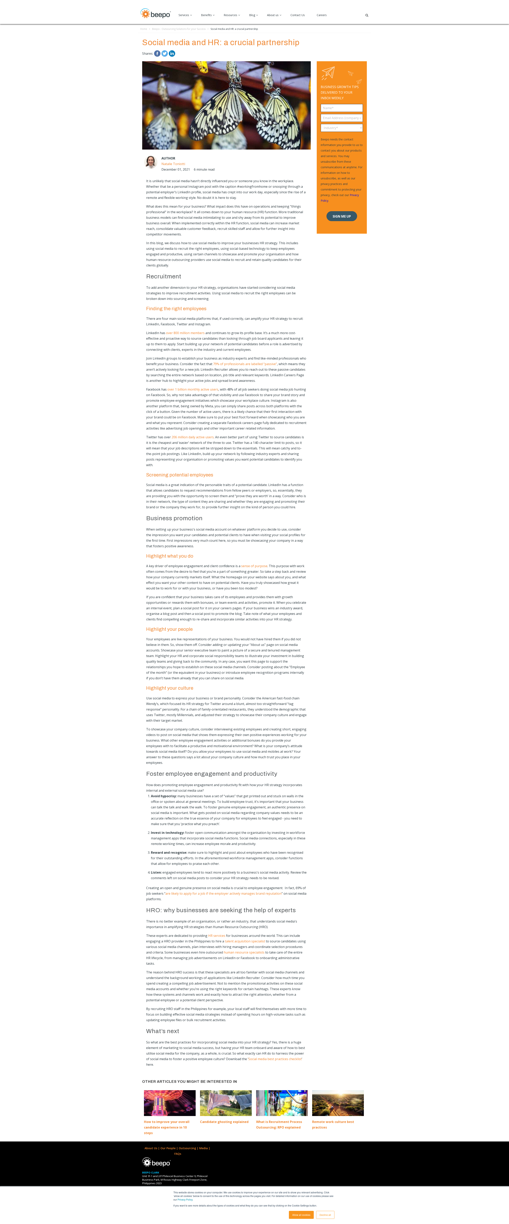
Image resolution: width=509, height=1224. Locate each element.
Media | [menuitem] (205, 1148)
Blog (252, 15)
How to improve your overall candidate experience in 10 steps (166, 1127)
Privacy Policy (185, 1199)
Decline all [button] (325, 1214)
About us (273, 15)
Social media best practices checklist (275, 1059)
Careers (322, 15)
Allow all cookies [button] (301, 1214)
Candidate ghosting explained (224, 1122)
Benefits (206, 15)
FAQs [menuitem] (177, 1154)
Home (143, 29)
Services (184, 15)
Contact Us (297, 15)
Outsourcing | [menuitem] (189, 1148)
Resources (230, 15)
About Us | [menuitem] (152, 1148)
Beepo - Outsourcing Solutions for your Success (179, 29)
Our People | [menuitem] (169, 1148)
